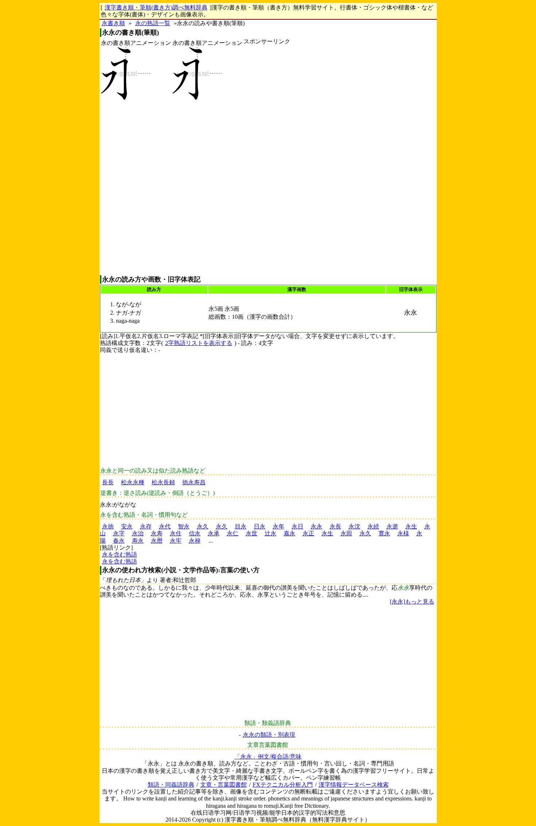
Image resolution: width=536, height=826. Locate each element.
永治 (138, 533)
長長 (108, 482)
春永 (119, 541)
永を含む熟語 (119, 554)
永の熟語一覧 (152, 23)
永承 (214, 533)
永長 (335, 526)
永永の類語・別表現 (269, 735)
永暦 (157, 541)
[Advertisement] (267, 160)
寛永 (384, 533)
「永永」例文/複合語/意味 (268, 756)
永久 (203, 526)
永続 (373, 526)
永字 (119, 533)
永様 (403, 533)
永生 (411, 526)
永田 (346, 533)
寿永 (138, 541)
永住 (176, 533)
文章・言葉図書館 (223, 785)
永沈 (354, 526)
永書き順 (113, 23)
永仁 (232, 533)
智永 (184, 526)
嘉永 (289, 533)
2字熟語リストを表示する (198, 343)
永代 (165, 526)
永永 (316, 526)
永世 (251, 533)
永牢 (176, 541)
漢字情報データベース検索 (354, 785)
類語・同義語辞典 (171, 785)
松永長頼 (163, 482)
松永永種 (132, 482)
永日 (297, 526)
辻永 (270, 533)
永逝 (392, 526)
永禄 (195, 541)
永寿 (157, 533)
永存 (146, 526)
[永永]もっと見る (412, 601)
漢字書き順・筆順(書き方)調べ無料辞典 (156, 7)
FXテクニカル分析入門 (283, 785)
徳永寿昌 (194, 482)
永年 (278, 526)
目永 (240, 526)
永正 (308, 533)
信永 (195, 533)
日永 (259, 526)
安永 (127, 526)
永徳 (108, 526)
